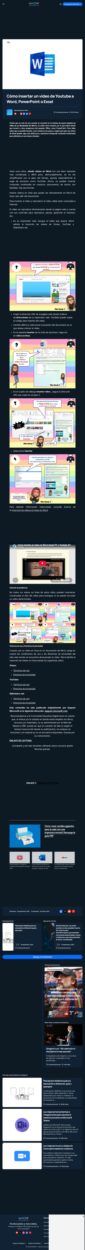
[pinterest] (29, 113)
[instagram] (21, 113)
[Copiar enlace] (73, 911)
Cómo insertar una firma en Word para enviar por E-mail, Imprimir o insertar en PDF (41, 866)
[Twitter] (20, 1232)
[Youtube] (17, 1232)
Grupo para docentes (71, 4)
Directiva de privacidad (24, 674)
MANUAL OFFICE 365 (48, 783)
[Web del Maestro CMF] (9, 112)
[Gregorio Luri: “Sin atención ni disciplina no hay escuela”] (64, 1035)
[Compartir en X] (65, 911)
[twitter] (18, 113)
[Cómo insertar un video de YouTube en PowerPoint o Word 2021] (20, 857)
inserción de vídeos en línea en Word (30, 510)
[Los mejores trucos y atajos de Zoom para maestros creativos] (22, 1156)
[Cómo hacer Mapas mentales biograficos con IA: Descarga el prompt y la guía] (64, 992)
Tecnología (60, 973)
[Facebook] (27, 1232)
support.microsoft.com (56, 711)
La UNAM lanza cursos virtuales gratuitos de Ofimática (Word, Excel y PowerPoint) (64, 866)
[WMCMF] (30, 1232)
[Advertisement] (42, 22)
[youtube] (15, 113)
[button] (3, 4)
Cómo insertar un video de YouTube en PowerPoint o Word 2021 (20, 866)
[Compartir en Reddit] (69, 911)
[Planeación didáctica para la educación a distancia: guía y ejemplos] (7, 937)
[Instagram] (23, 1232)
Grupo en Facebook (34, 1243)
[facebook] (27, 113)
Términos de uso (21, 670)
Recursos (50, 973)
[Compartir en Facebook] (61, 911)
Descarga (50, 969)
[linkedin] (24, 113)
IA (57, 969)
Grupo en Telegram (18, 1243)
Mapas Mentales (66, 969)
